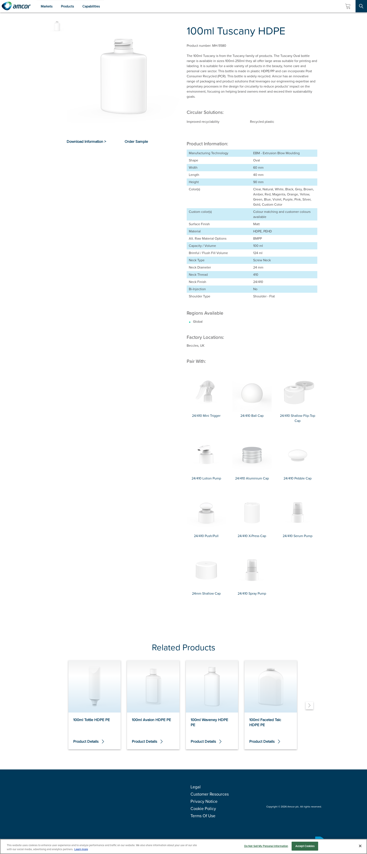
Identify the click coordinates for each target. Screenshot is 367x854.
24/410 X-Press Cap (252, 535)
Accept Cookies (305, 846)
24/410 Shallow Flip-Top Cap (297, 418)
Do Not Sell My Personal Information (266, 846)
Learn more (81, 849)
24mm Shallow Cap (206, 593)
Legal (196, 787)
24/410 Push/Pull (206, 535)
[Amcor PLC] (16, 6)
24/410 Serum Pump (297, 535)
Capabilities (91, 6)
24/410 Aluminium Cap (252, 478)
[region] (183, 846)
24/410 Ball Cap (252, 415)
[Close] (360, 846)
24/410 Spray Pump (252, 593)
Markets (46, 6)
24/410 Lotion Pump (206, 478)
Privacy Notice (204, 801)
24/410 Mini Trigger (206, 415)
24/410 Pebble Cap (298, 478)
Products (67, 6)
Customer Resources (210, 794)
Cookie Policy (203, 808)
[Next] (309, 705)
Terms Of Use (203, 816)
